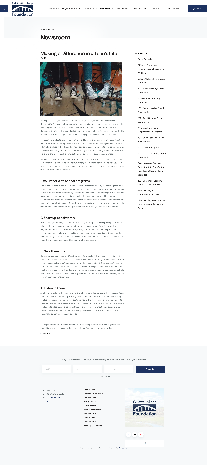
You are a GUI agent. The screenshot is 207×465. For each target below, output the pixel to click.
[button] (4, 8)
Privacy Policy (90, 421)
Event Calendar (145, 59)
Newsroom (142, 53)
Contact (46, 401)
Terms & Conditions (93, 425)
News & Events (106, 8)
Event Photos (123, 8)
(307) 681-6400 (55, 398)
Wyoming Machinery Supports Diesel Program (149, 130)
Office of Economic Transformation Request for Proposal (151, 69)
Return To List (48, 333)
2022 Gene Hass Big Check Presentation (150, 110)
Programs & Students (72, 8)
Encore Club (173, 8)
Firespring (123, 448)
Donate (198, 8)
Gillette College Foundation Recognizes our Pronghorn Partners (151, 204)
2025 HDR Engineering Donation (148, 100)
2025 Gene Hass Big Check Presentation (151, 90)
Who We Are (53, 8)
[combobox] (12, 8)
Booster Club (158, 8)
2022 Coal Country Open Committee (149, 120)
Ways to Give (91, 8)
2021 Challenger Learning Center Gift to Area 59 (149, 182)
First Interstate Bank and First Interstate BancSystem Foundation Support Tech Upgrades (151, 169)
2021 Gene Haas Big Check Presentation (150, 139)
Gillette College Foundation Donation (151, 81)
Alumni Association (140, 8)
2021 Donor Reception (148, 147)
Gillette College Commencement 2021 (148, 192)
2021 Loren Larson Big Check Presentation (151, 155)
